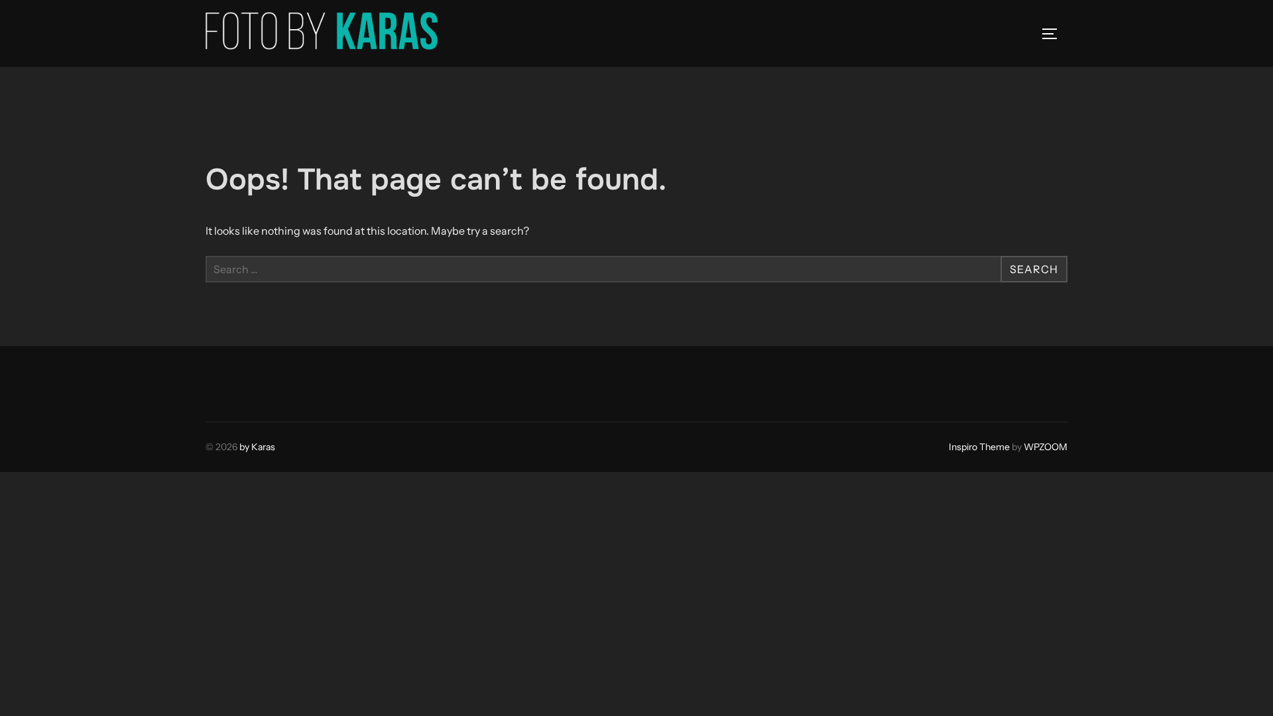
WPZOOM (1045, 447)
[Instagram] (249, 380)
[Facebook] (220, 380)
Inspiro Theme (979, 447)
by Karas (257, 447)
